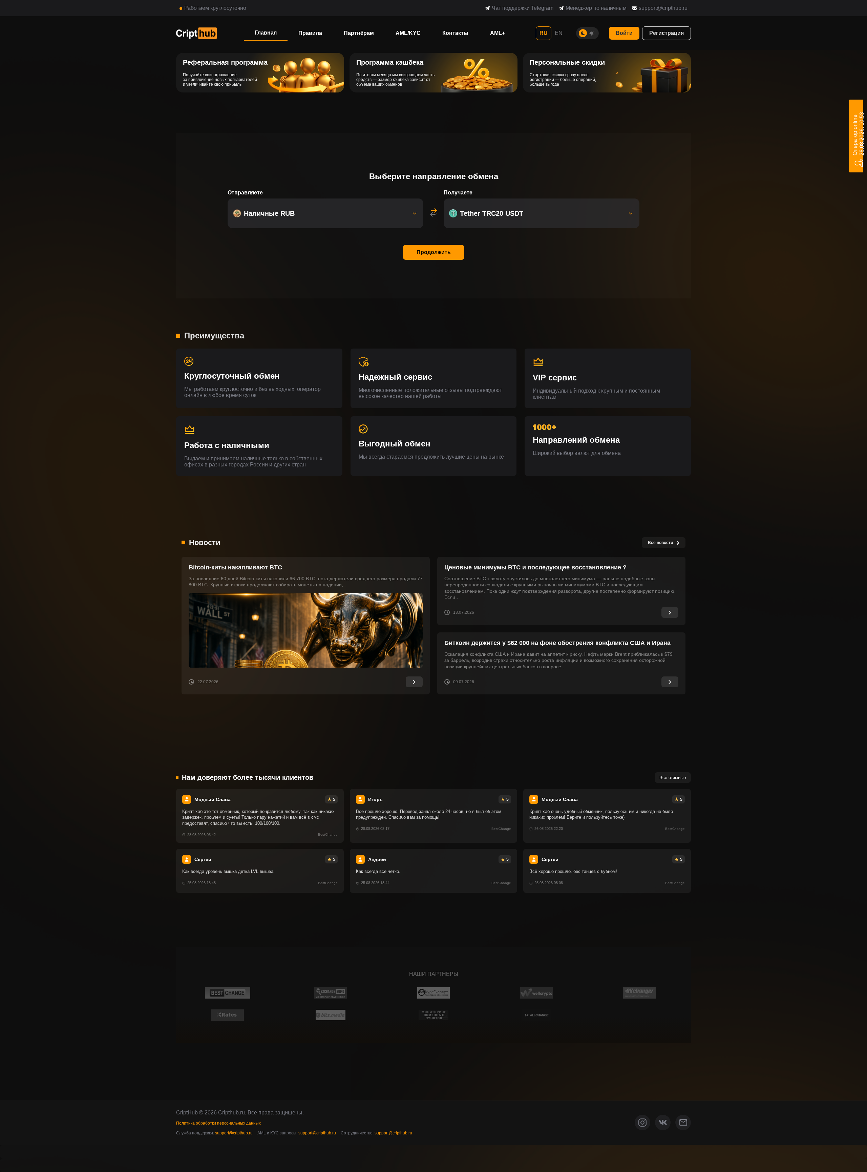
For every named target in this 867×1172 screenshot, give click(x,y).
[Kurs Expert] (433, 993)
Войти (624, 33)
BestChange (328, 834)
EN (559, 33)
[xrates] (227, 1015)
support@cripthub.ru (663, 8)
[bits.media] (330, 1015)
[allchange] (537, 1015)
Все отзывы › (672, 777)
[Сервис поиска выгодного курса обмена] (536, 993)
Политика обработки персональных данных (218, 1123)
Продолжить (434, 252)
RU (544, 33)
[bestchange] (228, 993)
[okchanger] (639, 993)
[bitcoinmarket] (433, 1015)
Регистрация (666, 33)
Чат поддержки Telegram (522, 8)
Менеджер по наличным (596, 8)
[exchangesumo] (330, 993)
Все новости (663, 542)
